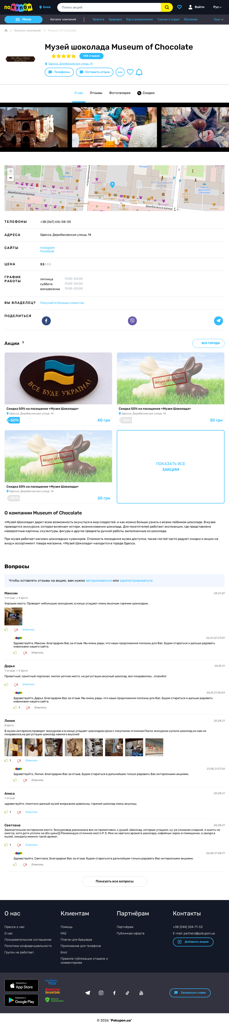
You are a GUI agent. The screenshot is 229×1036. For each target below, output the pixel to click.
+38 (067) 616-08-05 (55, 222)
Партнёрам (125, 927)
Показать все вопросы (115, 881)
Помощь (66, 927)
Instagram (47, 248)
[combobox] (109, 7)
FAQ (63, 933)
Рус (216, 7)
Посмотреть (17, 398)
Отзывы (96, 93)
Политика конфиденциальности (28, 946)
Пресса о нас (14, 927)
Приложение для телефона (81, 946)
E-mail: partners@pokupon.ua (194, 933)
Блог (64, 952)
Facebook (47, 251)
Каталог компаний (63, 19)
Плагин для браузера (76, 940)
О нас (78, 93)
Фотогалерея (119, 93)
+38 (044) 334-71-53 (188, 927)
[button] (112, 185)
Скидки (149, 93)
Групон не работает (19, 952)
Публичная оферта (130, 933)
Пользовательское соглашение (27, 940)
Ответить (28, 629)
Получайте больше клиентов (62, 303)
